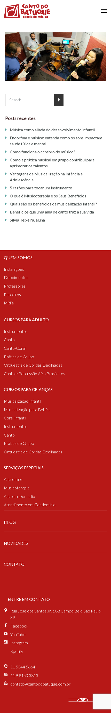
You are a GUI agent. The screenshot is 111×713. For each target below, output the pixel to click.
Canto (9, 339)
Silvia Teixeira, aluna (27, 219)
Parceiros (12, 294)
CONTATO (14, 564)
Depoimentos (16, 277)
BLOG (10, 522)
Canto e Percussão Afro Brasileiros (34, 373)
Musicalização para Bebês (27, 409)
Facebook (19, 625)
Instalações (14, 269)
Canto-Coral (15, 348)
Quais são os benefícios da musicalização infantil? (53, 203)
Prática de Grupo (19, 356)
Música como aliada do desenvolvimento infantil (52, 129)
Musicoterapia (16, 487)
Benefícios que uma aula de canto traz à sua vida (52, 211)
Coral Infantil (15, 417)
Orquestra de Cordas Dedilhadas (33, 364)
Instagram (19, 642)
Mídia (9, 302)
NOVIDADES (16, 543)
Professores (15, 285)
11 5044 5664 (22, 666)
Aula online (13, 479)
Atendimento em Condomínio (30, 504)
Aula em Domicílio (19, 496)
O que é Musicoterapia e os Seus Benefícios (48, 195)
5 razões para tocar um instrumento (41, 187)
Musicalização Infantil (22, 400)
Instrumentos (16, 331)
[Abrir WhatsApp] (98, 700)
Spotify (17, 651)
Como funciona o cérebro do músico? (42, 151)
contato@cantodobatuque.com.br (40, 683)
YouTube (18, 634)
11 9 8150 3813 (24, 675)
